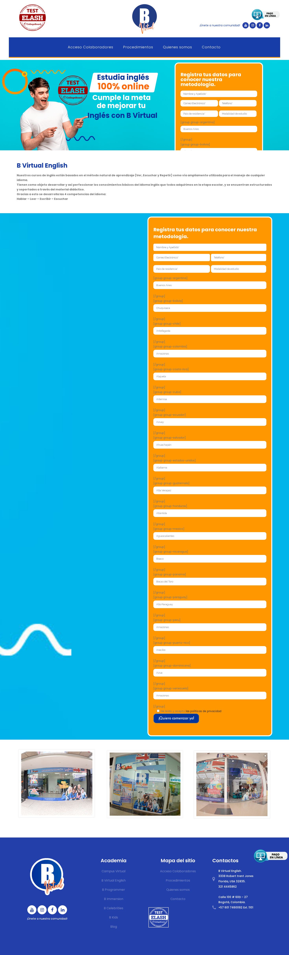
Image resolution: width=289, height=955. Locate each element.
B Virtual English (113, 880)
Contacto (177, 899)
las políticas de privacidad (203, 711)
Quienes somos (178, 889)
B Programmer (113, 889)
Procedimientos (178, 880)
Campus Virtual (113, 871)
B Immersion (113, 899)
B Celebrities (113, 908)
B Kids (113, 917)
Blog (113, 926)
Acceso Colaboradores (178, 871)
